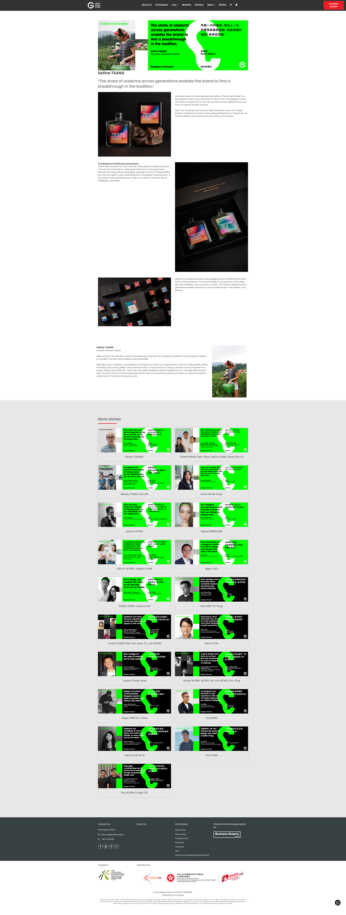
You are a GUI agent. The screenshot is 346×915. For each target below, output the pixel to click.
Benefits (186, 4)
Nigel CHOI (211, 568)
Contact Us (179, 847)
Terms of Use (180, 830)
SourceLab (179, 895)
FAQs (177, 851)
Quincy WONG (134, 531)
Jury (173, 4)
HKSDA (222, 4)
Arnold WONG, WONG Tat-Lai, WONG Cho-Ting (211, 680)
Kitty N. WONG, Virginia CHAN (134, 568)
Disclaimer (179, 842)
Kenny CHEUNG (134, 456)
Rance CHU (211, 643)
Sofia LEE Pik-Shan (211, 494)
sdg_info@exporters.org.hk (112, 834)
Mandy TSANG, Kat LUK (134, 494)
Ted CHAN (211, 755)
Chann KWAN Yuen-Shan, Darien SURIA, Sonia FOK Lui (211, 456)
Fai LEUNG (211, 718)
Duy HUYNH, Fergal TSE (134, 792)
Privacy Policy (180, 834)
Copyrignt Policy (181, 838)
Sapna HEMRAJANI (211, 531)
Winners (199, 4)
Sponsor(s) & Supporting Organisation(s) (192, 855)
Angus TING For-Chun (135, 718)
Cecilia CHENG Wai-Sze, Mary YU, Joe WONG (134, 643)
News (210, 4)
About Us (147, 4)
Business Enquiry (333, 5)
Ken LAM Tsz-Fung (211, 606)
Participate (161, 4)
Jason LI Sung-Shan (135, 680)
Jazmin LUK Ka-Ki (134, 755)
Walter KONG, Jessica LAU (134, 606)
